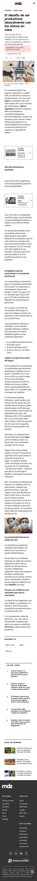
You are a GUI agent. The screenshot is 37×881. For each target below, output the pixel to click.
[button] (34, 3)
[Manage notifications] (32, 871)
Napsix (21, 816)
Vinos (4, 816)
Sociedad (8, 10)
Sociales (5, 819)
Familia (8, 651)
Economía (5, 804)
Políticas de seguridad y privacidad (23, 837)
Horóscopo (23, 804)
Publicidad (23, 828)
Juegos (22, 810)
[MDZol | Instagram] (16, 853)
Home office (10, 645)
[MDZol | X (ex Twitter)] (26, 853)
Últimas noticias (8, 801)
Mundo (4, 810)
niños (21, 645)
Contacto (22, 831)
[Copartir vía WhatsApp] (6, 58)
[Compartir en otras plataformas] (11, 58)
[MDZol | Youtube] (21, 853)
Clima (21, 801)
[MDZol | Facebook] (10, 853)
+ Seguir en (18, 58)
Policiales (5, 807)
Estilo (4, 813)
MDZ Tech (23, 813)
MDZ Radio (23, 807)
